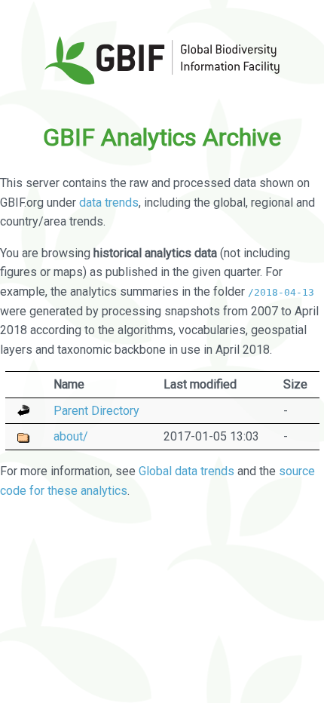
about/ (70, 436)
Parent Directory (96, 411)
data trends (109, 202)
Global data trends (186, 471)
